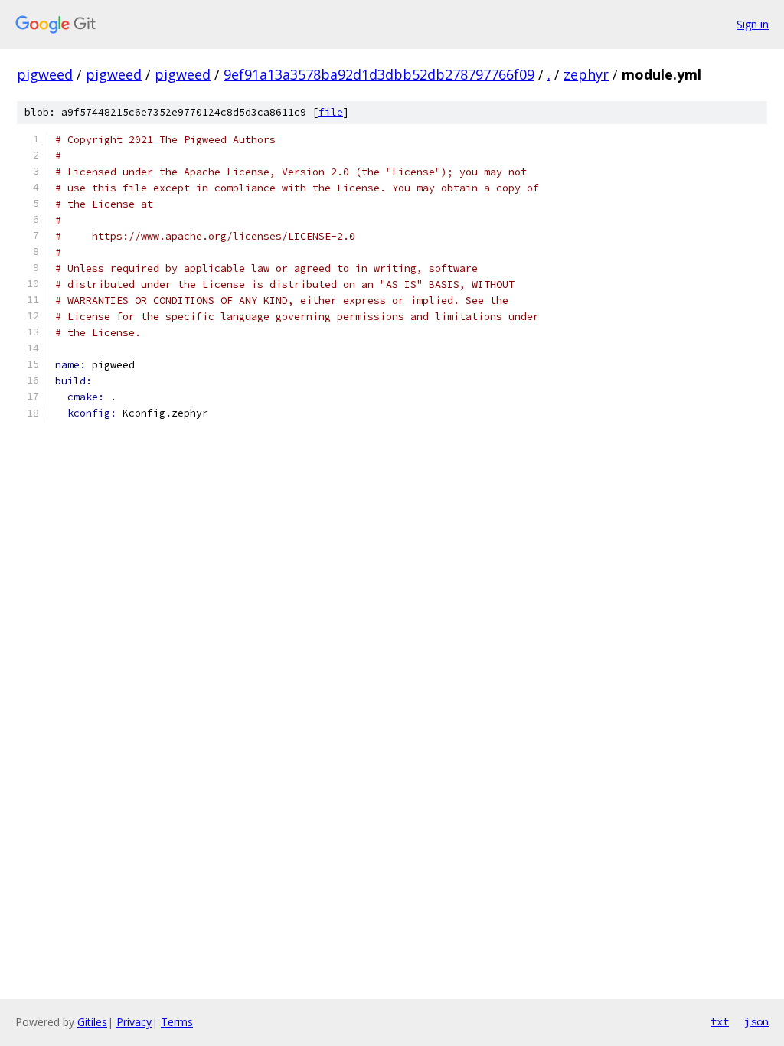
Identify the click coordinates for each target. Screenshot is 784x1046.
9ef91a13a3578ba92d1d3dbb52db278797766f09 (379, 74)
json (756, 1021)
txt (719, 1021)
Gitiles (92, 1022)
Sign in (753, 24)
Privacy (134, 1022)
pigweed (45, 74)
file (330, 112)
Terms (177, 1022)
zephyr (586, 74)
